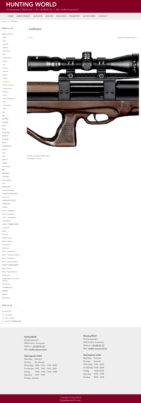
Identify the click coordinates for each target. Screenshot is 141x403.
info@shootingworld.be (97, 348)
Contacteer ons (66, 400)
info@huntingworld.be (69, 9)
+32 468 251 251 (38, 346)
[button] (37, 16)
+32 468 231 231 (97, 345)
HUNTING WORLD (31, 4)
